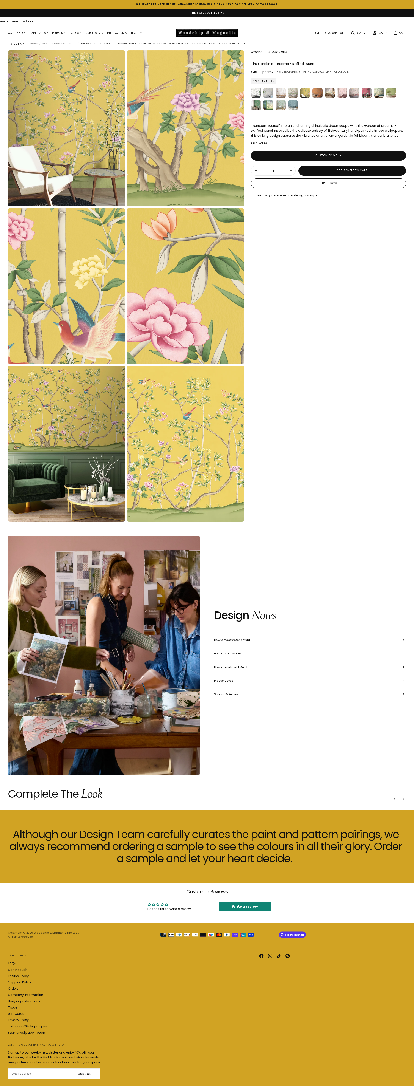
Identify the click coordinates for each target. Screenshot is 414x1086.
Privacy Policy (18, 1020)
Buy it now (328, 183)
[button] (17, 22)
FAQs (12, 963)
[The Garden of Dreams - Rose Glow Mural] (330, 93)
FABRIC (74, 33)
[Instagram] (270, 955)
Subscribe (87, 1074)
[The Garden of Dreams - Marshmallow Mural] (256, 93)
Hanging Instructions (24, 1001)
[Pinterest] (287, 955)
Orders (13, 988)
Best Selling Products (59, 43)
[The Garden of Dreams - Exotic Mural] (293, 93)
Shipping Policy (19, 982)
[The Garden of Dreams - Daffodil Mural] (305, 93)
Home (34, 43)
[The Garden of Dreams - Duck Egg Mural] (281, 105)
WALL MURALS (53, 33)
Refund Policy (18, 976)
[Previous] (394, 799)
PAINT (34, 33)
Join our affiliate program (28, 1026)
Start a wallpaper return (26, 1032)
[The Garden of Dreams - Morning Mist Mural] (268, 105)
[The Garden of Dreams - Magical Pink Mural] (354, 93)
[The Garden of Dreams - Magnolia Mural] (281, 93)
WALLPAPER (15, 33)
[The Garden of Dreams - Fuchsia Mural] (367, 93)
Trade (12, 1007)
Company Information (25, 995)
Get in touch (17, 970)
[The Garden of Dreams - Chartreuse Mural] (391, 93)
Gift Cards (16, 1014)
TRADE (135, 33)
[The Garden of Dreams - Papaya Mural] (317, 93)
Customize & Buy (328, 155)
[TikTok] (278, 955)
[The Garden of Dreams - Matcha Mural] (379, 93)
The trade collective (207, 12)
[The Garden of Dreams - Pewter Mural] (268, 93)
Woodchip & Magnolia (269, 52)
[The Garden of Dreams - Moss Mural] (256, 105)
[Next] (403, 799)
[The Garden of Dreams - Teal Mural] (293, 105)
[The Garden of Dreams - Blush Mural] (342, 93)
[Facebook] (261, 955)
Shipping (305, 71)
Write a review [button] (245, 906)
